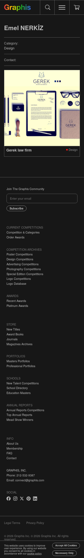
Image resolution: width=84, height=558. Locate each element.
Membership (15, 448)
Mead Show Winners (20, 420)
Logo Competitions (19, 279)
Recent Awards (16, 301)
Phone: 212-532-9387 (21, 475)
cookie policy (34, 553)
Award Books (15, 334)
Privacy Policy (35, 523)
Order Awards (15, 237)
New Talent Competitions (23, 383)
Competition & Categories (23, 232)
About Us (12, 443)
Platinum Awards (17, 306)
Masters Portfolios (18, 361)
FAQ (9, 453)
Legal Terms (12, 523)
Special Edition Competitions (25, 274)
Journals (12, 339)
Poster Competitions (20, 254)
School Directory (17, 388)
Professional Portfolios (21, 366)
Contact (12, 458)
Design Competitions (20, 259)
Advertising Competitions (23, 264)
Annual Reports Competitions (25, 410)
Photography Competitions (24, 269)
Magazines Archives (19, 344)
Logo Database (16, 283)
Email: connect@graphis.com (25, 480)
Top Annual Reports (19, 415)
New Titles (13, 329)
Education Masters (19, 393)
